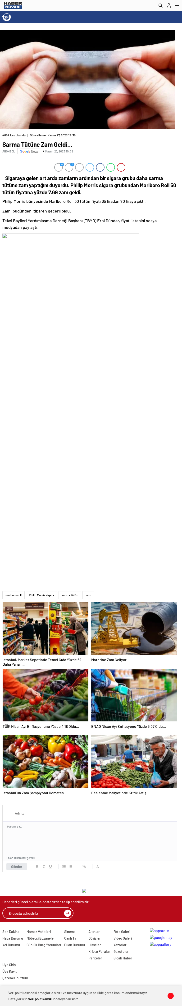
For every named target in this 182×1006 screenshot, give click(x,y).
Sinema (70, 931)
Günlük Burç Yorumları (44, 945)
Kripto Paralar (99, 951)
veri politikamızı (40, 999)
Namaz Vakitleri (39, 931)
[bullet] (70, 866)
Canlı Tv (70, 938)
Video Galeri (123, 938)
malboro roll (13, 595)
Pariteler (95, 958)
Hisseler (94, 945)
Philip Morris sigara (41, 595)
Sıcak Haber (123, 958)
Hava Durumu (12, 938)
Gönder (16, 866)
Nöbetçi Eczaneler (41, 938)
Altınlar (94, 931)
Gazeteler (121, 951)
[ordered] (64, 866)
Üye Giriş (9, 965)
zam (88, 595)
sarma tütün (70, 595)
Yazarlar (120, 945)
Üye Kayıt (9, 971)
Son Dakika (10, 931)
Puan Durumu (74, 945)
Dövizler (94, 938)
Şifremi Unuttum (15, 978)
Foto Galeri (122, 931)
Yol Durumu (11, 945)
